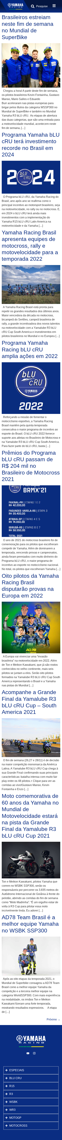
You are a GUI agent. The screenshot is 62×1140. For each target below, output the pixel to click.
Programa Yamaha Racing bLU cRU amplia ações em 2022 (30, 349)
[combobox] (41, 6)
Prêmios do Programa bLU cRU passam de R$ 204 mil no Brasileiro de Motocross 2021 (31, 466)
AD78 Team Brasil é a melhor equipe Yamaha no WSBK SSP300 (30, 924)
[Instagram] (34, 1053)
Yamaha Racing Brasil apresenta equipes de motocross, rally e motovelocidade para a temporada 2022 (30, 245)
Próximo (53, 1019)
